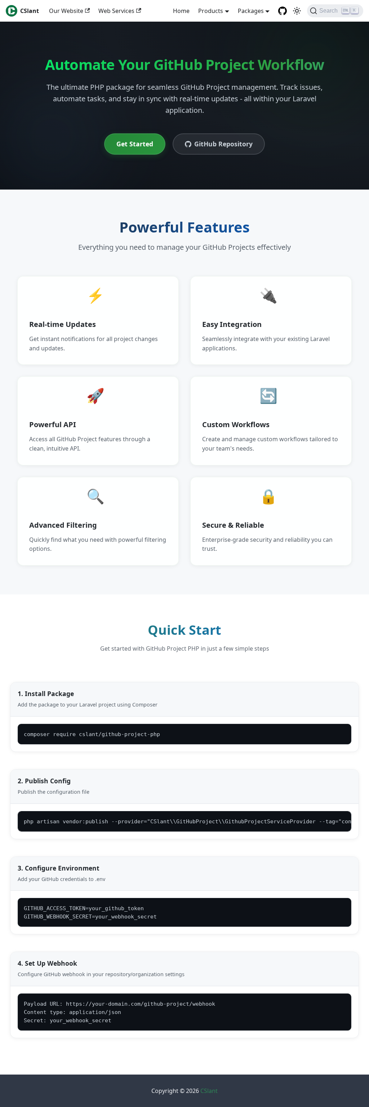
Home (181, 11)
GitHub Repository (223, 144)
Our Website (66, 11)
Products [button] (210, 11)
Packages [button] (251, 11)
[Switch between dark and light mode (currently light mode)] (297, 11)
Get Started (134, 144)
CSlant (209, 1091)
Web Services (116, 11)
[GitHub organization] (282, 11)
